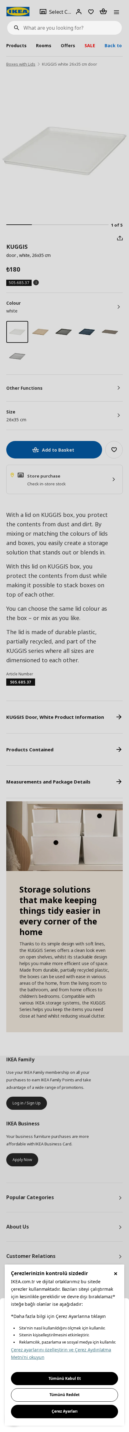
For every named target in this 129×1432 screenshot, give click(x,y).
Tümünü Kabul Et (65, 1378)
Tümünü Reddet (64, 1394)
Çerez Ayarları (65, 1411)
